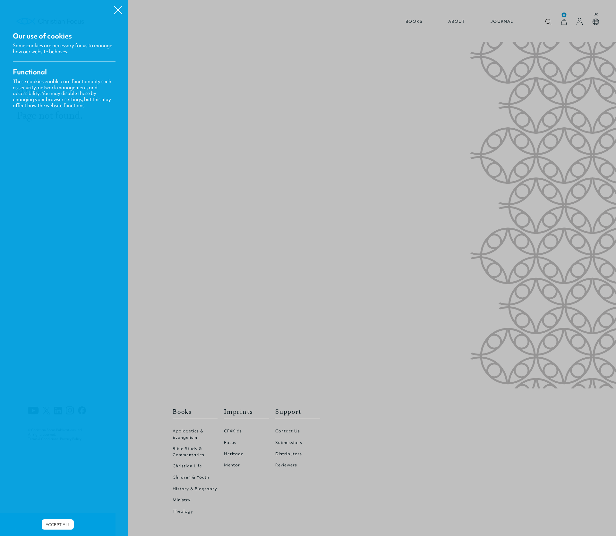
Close (118, 8)
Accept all (58, 524)
